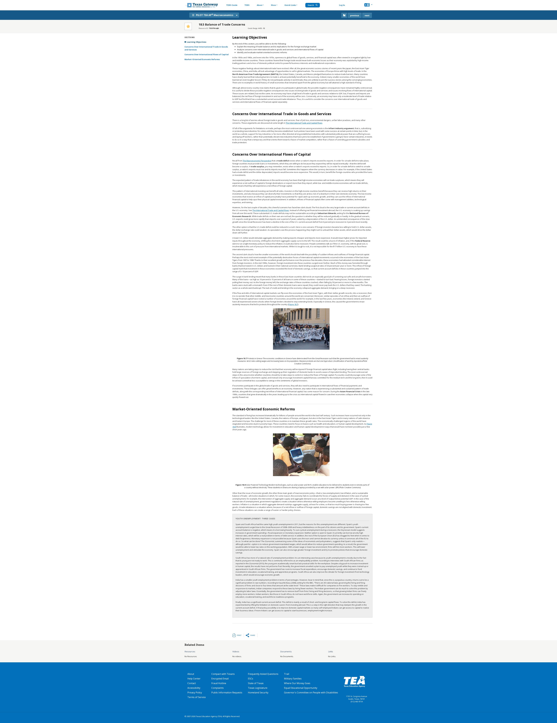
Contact (191, 683)
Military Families (293, 678)
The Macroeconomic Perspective (257, 160)
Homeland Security (258, 692)
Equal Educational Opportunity (300, 687)
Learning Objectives (196, 42)
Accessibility (193, 687)
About (259, 5)
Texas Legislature (257, 687)
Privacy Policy (194, 692)
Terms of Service (196, 697)
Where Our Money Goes (297, 683)
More (273, 5)
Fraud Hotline (218, 683)
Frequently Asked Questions (263, 674)
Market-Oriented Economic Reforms (202, 59)
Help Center (193, 678)
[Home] (201, 5)
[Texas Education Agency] (354, 681)
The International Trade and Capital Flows (304, 123)
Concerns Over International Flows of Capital (207, 54)
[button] (368, 5)
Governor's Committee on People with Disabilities (311, 692)
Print (239, 635)
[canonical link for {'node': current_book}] (344, 15)
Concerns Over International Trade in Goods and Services (206, 48)
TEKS (247, 5)
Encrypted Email (220, 678)
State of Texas (256, 683)
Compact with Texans (223, 674)
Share (252, 635)
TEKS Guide (231, 5)
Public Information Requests (226, 692)
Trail (286, 674)
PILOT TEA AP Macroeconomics (214, 15)
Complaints (217, 687)
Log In (342, 5)
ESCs (250, 678)
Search (311, 5)
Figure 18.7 (293, 304)
